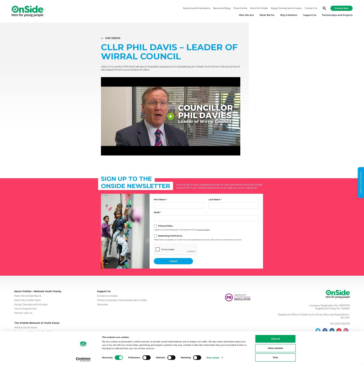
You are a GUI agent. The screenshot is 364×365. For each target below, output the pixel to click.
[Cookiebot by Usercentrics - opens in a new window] (83, 359)
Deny (275, 357)
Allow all (275, 339)
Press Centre (240, 8)
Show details (212, 357)
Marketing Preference (170, 236)
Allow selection (275, 348)
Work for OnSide (259, 8)
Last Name (214, 199)
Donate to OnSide (107, 296)
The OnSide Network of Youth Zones (36, 323)
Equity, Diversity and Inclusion (286, 8)
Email (157, 212)
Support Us (309, 15)
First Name (160, 199)
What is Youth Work (25, 327)
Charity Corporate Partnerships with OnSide (122, 300)
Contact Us (311, 8)
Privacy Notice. (203, 230)
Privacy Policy (165, 226)
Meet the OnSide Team (27, 300)
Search (324, 8)
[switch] (146, 357)
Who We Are (246, 15)
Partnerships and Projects (337, 15)
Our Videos (112, 38)
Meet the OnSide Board (27, 296)
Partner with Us (23, 313)
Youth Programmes (25, 308)
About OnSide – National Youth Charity (37, 291)
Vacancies (102, 304)
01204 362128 (342, 323)
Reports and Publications (196, 8)
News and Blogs (221, 8)
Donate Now (341, 8)
